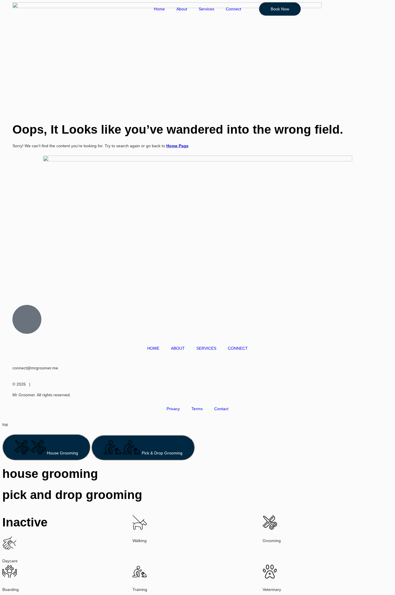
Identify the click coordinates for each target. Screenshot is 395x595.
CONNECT (238, 348)
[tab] (46, 447)
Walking (139, 540)
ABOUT (178, 348)
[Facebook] (25, 289)
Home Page (177, 145)
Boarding (10, 589)
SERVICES (206, 348)
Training (139, 589)
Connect (233, 9)
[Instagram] (9, 289)
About (181, 9)
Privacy (173, 408)
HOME (153, 348)
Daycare (10, 561)
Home (159, 9)
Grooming (272, 540)
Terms (197, 408)
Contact (221, 408)
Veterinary (272, 589)
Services (206, 9)
